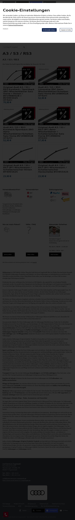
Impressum (5, 28)
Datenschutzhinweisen (15, 25)
